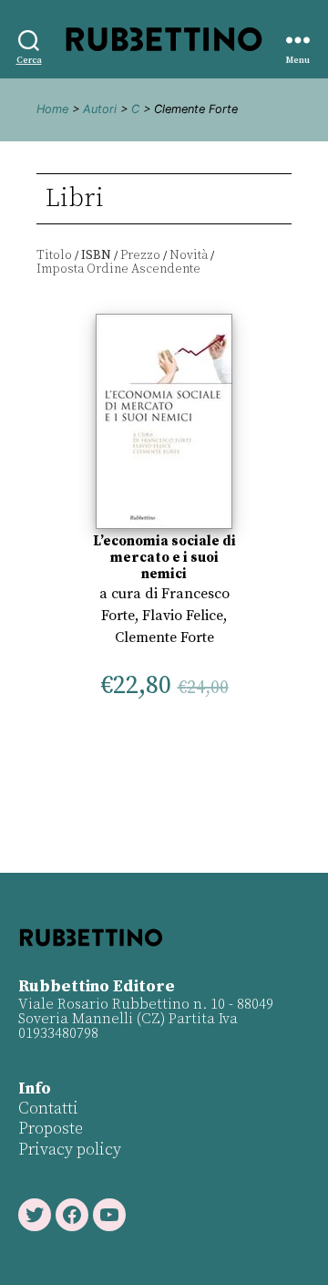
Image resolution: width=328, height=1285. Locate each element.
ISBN (96, 255)
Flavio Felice (182, 615)
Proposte (50, 1128)
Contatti (48, 1108)
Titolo (54, 255)
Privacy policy (69, 1149)
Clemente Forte (164, 637)
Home (52, 109)
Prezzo (140, 255)
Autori (100, 109)
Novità (188, 255)
